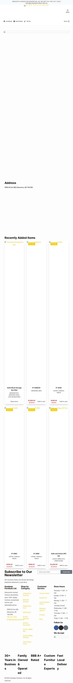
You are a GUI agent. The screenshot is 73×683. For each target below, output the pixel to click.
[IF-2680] (36, 478)
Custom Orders (44, 593)
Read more (14, 401)
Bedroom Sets (14, 393)
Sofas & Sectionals (26, 624)
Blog (40, 619)
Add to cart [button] (41, 401)
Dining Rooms (58, 561)
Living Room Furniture (27, 594)
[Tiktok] (65, 627)
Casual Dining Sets (58, 559)
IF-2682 (14, 554)
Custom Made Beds (14, 397)
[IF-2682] (14, 478)
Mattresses (27, 612)
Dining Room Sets (27, 607)
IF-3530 (59, 388)
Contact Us (43, 598)
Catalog (42, 615)
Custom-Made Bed (28, 630)
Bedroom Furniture (26, 601)
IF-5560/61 (36, 388)
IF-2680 (36, 554)
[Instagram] (61, 627)
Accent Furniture (26, 618)
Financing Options (42, 609)
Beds (17, 395)
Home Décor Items (27, 643)
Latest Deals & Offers (44, 603)
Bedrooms (12, 395)
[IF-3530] (58, 312)
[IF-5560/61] (36, 312)
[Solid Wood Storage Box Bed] (14, 312)
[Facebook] (56, 627)
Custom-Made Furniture (28, 636)
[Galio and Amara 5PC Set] (58, 478)
